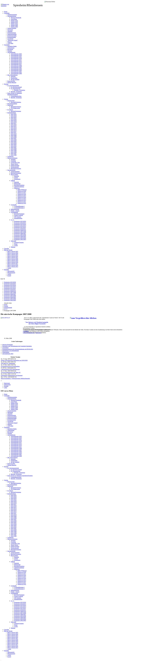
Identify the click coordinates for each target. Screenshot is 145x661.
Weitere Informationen (29, 332)
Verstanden (26, 331)
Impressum (38, 332)
